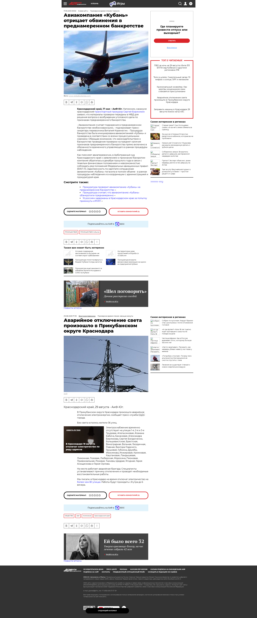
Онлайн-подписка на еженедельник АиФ (167, 569)
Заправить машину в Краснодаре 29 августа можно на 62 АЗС (172, 110)
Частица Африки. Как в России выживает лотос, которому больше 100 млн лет (176, 340)
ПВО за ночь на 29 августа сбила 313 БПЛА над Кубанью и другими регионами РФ (172, 67)
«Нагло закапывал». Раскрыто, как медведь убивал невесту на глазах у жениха (177, 349)
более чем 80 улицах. (89, 482)
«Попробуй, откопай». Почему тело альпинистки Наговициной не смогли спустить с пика (177, 358)
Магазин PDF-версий (138, 569)
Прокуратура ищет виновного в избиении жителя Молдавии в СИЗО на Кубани (88, 270)
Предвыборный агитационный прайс (129, 572)
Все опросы (172, 47)
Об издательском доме (93, 569)
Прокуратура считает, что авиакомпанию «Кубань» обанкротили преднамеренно (109, 194)
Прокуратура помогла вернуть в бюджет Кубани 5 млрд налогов (88, 261)
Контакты (106, 572)
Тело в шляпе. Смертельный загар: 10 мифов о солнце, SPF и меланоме (172, 78)
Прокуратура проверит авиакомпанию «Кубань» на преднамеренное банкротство (110, 188)
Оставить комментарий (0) (129, 211)
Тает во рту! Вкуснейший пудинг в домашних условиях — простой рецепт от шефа (176, 171)
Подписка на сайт (91, 572)
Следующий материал (107, 611)
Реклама (123, 569)
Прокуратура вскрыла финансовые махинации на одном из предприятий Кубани (132, 262)
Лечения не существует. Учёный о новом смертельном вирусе (176, 366)
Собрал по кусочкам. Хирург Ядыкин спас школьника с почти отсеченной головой (177, 323)
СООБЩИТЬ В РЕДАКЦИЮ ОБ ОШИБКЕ (162, 572)
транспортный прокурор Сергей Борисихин (120, 111)
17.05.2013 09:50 (70, 11)
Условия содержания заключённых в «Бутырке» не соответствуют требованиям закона (81, 254)
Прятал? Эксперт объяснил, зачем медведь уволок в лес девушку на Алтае (176, 163)
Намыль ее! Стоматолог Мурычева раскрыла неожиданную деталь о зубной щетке (176, 145)
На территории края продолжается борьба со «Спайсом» (128, 253)
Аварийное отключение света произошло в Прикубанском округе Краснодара (172, 100)
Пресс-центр (111, 569)
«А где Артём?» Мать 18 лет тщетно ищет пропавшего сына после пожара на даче (176, 331)
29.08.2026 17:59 (70, 316)
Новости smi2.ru (73, 308)
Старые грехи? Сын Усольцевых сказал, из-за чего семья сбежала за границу (177, 127)
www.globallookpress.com (80, 96)
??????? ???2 (156, 182)
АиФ (65, 394)
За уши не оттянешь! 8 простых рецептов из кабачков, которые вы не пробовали (177, 136)
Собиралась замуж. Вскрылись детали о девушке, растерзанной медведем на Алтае (176, 154)
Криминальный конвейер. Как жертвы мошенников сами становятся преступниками (172, 89)
